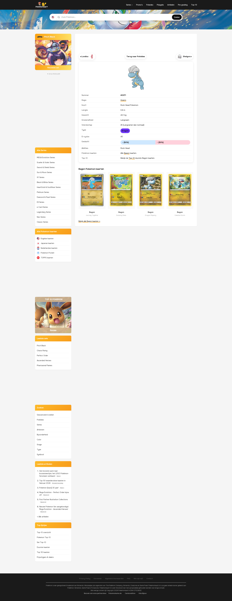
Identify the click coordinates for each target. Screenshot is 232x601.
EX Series (40, 202)
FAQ (128, 579)
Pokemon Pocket (47, 253)
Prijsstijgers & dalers (45, 557)
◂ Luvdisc (84, 56)
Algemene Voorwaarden (114, 579)
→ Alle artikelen (43, 517)
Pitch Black (41, 346)
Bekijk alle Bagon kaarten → (89, 221)
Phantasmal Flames (44, 365)
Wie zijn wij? (138, 579)
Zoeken (177, 17)
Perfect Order (42, 355)
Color (39, 440)
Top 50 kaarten (43, 552)
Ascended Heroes (44, 360)
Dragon (125, 131)
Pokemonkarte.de (115, 593)
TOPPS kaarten (47, 258)
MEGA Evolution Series (46, 157)
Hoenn (123, 100)
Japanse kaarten (47, 243)
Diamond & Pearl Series (46, 197)
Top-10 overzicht (44, 532)
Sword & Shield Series (46, 167)
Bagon (126, 153)
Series (128, 5)
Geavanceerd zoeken (45, 415)
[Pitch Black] (53, 52)
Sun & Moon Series (44, 172)
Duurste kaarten (43, 547)
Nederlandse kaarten (49, 248)
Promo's (139, 5)
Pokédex (40, 420)
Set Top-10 (41, 542)
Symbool (40, 454)
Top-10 (194, 5)
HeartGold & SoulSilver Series (49, 187)
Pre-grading (183, 5)
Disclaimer (98, 579)
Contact (149, 579)
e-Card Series (42, 207)
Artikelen (170, 5)
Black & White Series (45, 182)
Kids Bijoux (143, 593)
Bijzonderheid (42, 435)
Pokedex (149, 5)
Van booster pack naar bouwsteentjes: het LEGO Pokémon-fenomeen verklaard (54, 473)
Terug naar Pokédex (136, 56)
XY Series (40, 177)
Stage (39, 444)
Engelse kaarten (47, 238)
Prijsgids (160, 5)
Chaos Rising (42, 350)
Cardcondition (130, 593)
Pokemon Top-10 (44, 537)
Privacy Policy (84, 579)
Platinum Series (43, 192)
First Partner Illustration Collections (53, 499)
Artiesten (40, 430)
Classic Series (42, 222)
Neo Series (41, 217)
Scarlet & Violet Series (46, 162)
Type (39, 449)
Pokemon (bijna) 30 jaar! (49, 488)
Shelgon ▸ (187, 56)
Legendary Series (44, 212)
